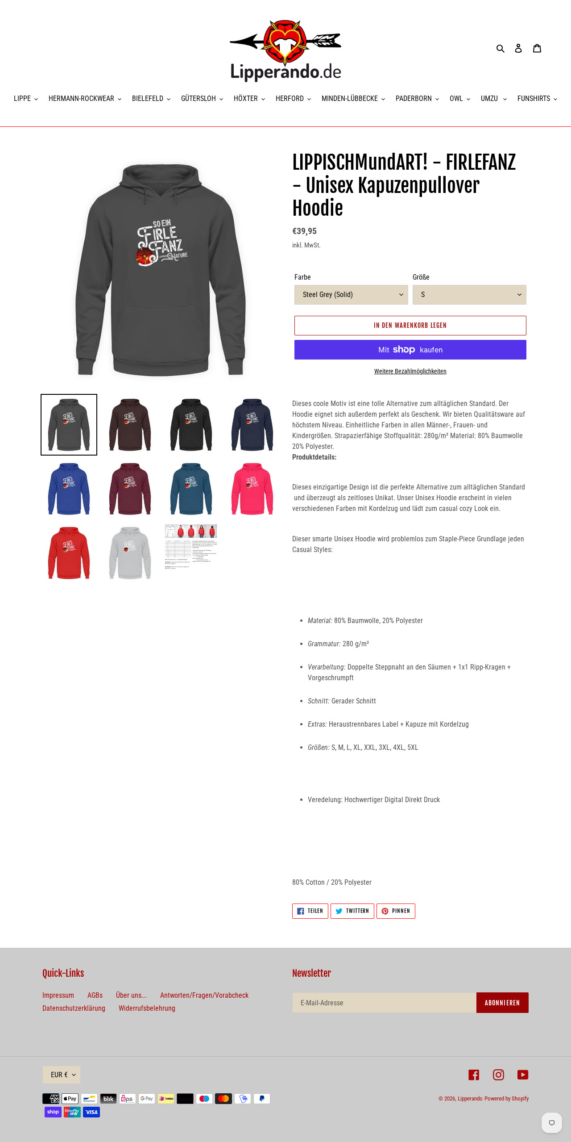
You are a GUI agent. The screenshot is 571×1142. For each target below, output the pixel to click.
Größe (421, 277)
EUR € (59, 1075)
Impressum (58, 995)
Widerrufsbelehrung (147, 1008)
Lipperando (470, 1098)
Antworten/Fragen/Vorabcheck (204, 995)
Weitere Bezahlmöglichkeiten (410, 371)
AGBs (95, 995)
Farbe (302, 277)
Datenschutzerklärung (73, 1008)
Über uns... (131, 995)
